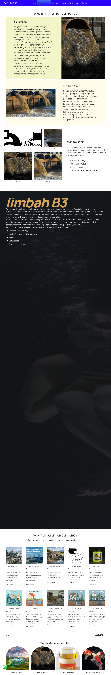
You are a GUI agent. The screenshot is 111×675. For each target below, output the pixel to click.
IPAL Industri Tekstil (14, 608)
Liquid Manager (68, 672)
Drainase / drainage (77, 160)
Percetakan (14, 240)
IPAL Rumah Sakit (97, 608)
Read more (8, 569)
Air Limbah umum (76, 167)
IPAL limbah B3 (97, 566)
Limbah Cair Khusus (77, 164)
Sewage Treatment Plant (55, 608)
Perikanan (97, 672)
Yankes (24, 230)
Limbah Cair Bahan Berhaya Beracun (84, 170)
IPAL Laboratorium (76, 608)
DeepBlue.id (9, 3)
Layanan (55, 3)
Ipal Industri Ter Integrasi (34, 566)
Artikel (70, 3)
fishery (88, 672)
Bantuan (85, 3)
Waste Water (42, 672)
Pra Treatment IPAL (55, 566)
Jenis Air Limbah (76, 566)
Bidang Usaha (43, 3)
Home (34, 3)
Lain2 (76, 3)
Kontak (64, 3)
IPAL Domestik (34, 608)
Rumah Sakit (14, 230)
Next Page (100, 635)
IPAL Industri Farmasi (13, 566)
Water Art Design (17, 672)
